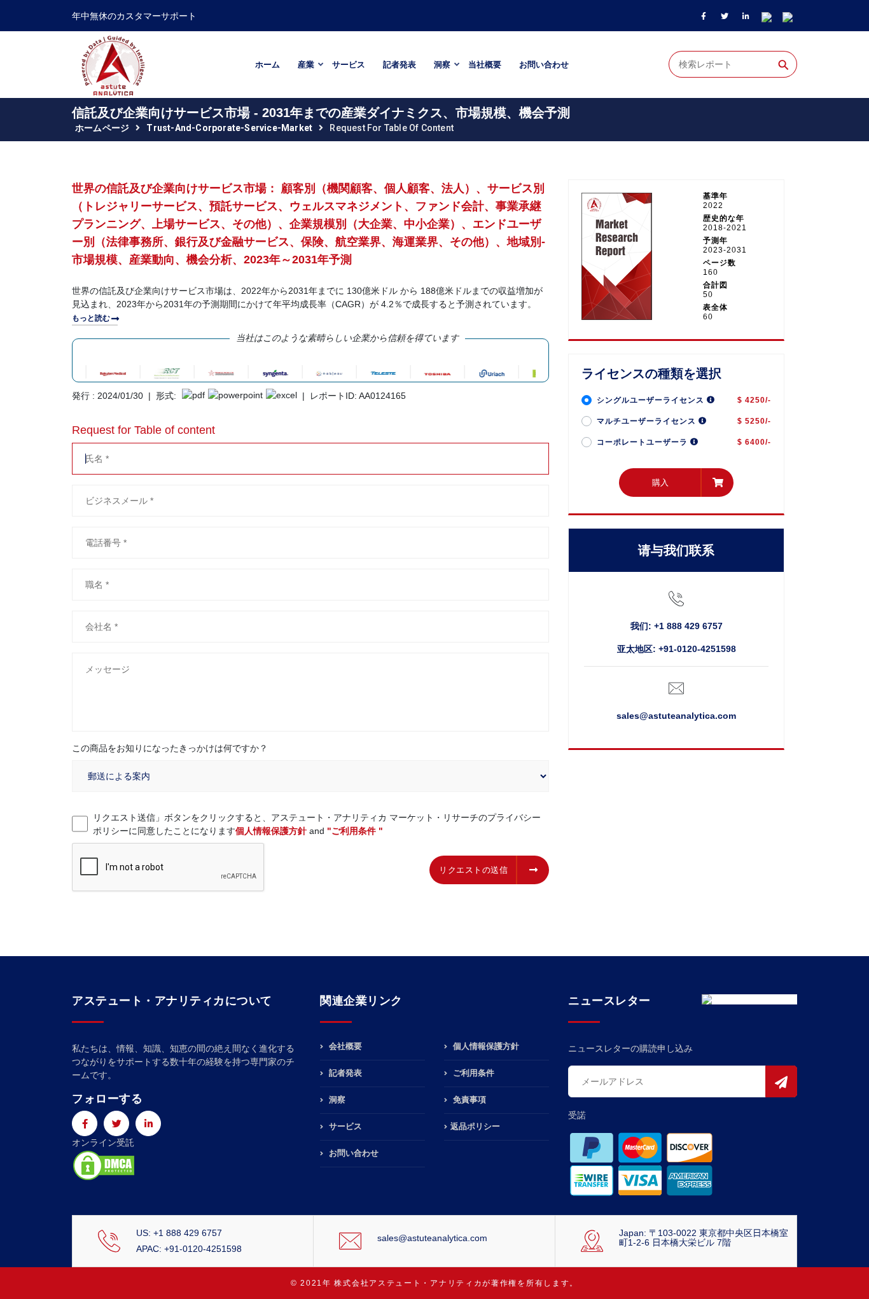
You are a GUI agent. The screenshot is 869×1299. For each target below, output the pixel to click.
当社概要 (484, 64)
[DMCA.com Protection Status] (104, 1165)
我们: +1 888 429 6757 (676, 626)
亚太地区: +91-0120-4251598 (676, 649)
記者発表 (399, 64)
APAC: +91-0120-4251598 (189, 1249)
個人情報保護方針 (271, 831)
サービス (348, 64)
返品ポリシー (475, 1126)
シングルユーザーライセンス (652, 400)
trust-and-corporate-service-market (229, 128)
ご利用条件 (472, 1073)
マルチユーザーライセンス (648, 421)
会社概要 (344, 1046)
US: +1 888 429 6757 (179, 1233)
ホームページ (102, 128)
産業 (306, 64)
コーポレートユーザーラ (643, 442)
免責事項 (468, 1099)
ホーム (267, 64)
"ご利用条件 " (355, 831)
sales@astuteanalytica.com (676, 716)
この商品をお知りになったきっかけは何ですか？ (170, 748)
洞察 (442, 64)
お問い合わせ (544, 64)
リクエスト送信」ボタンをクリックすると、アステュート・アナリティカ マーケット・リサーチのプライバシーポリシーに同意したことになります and (317, 824)
